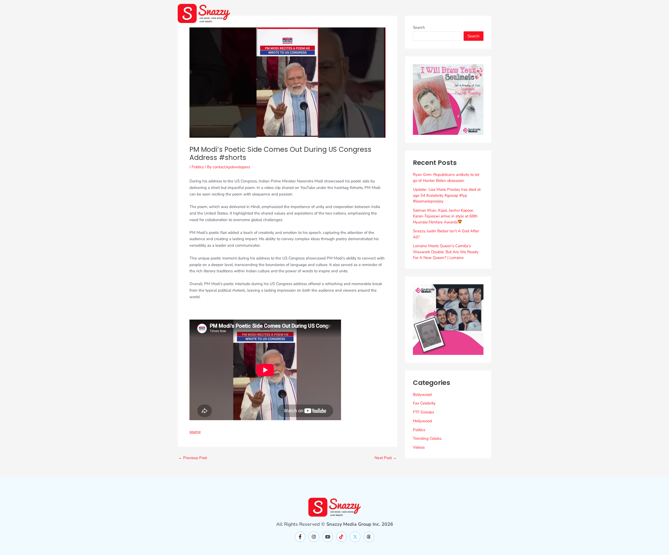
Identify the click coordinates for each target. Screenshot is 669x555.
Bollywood (422, 394)
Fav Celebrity (424, 403)
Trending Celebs (427, 438)
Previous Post (192, 458)
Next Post (385, 458)
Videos (419, 447)
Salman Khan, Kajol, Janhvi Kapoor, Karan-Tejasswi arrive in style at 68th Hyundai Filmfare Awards (445, 216)
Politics (198, 167)
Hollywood (422, 421)
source (195, 431)
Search (419, 27)
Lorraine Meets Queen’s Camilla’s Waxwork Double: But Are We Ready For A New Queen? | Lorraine (445, 251)
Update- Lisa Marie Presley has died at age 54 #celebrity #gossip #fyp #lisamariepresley (447, 195)
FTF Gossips (423, 412)
